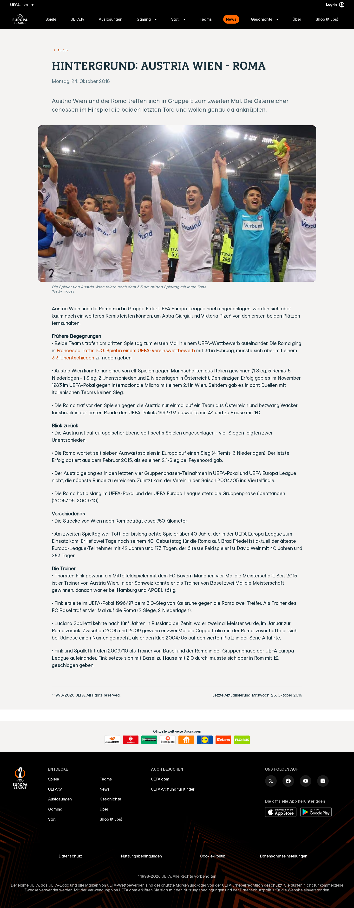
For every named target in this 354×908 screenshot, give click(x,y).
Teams (106, 779)
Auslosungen (60, 799)
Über (104, 809)
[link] (50, 19)
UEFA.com (160, 779)
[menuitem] (52, 19)
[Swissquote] (168, 739)
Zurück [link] (63, 50)
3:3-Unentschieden (73, 357)
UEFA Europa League (20, 19)
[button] (146, 19)
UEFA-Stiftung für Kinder (173, 789)
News (105, 789)
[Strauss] (130, 739)
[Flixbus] (242, 739)
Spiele (53, 779)
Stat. (52, 819)
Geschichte (110, 799)
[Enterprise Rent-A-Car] (149, 739)
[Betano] (223, 739)
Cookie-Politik (212, 856)
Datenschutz (70, 856)
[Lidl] (205, 739)
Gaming (55, 809)
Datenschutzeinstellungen (283, 856)
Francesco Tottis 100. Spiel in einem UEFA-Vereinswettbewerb (126, 350)
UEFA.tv (55, 789)
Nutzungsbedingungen (141, 856)
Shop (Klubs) (111, 819)
